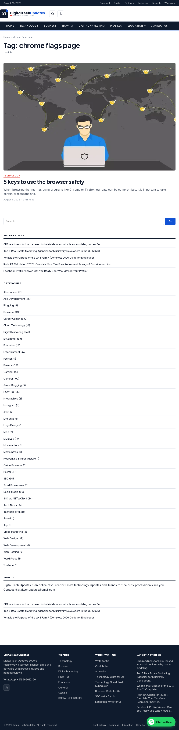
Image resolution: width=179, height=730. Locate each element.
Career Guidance (13, 318)
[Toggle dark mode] (60, 14)
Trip (5, 525)
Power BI (8, 471)
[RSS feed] (6, 687)
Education (135, 25)
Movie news (10, 451)
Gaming (8, 371)
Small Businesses (13, 485)
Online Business (12, 465)
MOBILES (8, 438)
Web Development (14, 545)
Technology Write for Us (109, 676)
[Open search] (52, 14)
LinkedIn (156, 3)
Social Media (10, 491)
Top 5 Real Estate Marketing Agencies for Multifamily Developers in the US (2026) (51, 250)
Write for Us (102, 660)
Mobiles (116, 25)
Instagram (143, 3)
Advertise (100, 671)
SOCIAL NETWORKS (15, 498)
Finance (8, 365)
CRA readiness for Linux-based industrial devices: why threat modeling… (155, 664)
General (8, 378)
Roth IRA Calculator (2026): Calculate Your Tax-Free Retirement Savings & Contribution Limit (57, 264)
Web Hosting (11, 551)
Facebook (105, 3)
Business (50, 25)
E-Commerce (11, 338)
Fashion (8, 358)
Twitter (117, 3)
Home (10, 25)
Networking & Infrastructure (19, 458)
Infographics (10, 398)
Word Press (10, 558)
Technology (29, 25)
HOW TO (8, 391)
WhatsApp (170, 3)
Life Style (9, 418)
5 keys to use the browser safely (43, 181)
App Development (14, 298)
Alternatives (10, 292)
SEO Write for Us (105, 696)
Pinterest (130, 3)
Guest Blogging (12, 385)
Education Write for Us (108, 701)
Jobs (6, 412)
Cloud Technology (14, 325)
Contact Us (159, 25)
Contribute (101, 666)
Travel (7, 518)
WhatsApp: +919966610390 (19, 679)
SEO (5, 478)
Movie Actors (11, 445)
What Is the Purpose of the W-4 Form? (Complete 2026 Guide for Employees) (49, 257)
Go (170, 221)
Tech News (10, 505)
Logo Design (11, 425)
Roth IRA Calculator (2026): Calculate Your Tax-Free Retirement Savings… (152, 698)
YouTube (8, 565)
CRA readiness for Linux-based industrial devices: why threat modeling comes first (52, 244)
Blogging (8, 305)
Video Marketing (13, 531)
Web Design (10, 538)
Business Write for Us (107, 691)
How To (67, 25)
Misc (6, 431)
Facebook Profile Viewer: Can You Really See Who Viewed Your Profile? (45, 270)
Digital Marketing (92, 25)
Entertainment (11, 351)
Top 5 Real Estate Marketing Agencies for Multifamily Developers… (153, 677)
